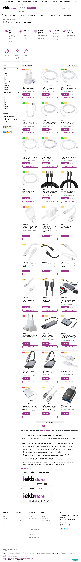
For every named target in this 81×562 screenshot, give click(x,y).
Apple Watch (22, 15)
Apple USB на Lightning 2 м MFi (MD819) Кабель (68, 89)
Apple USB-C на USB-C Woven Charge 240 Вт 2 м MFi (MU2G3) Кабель (49, 124)
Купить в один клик (30, 97)
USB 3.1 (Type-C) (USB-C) (11, 119)
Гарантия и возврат (33, 521)
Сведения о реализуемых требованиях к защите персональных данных (18, 558)
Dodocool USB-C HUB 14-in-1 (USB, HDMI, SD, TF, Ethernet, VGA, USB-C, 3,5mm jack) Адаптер (68, 300)
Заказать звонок (66, 1)
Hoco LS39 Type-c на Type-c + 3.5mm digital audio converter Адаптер (29, 373)
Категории (5, 113)
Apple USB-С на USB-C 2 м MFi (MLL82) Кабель (29, 192)
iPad (60, 15)
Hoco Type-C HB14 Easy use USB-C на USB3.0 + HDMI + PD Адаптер (29, 408)
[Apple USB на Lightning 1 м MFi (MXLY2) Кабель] (50, 76)
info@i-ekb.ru (63, 517)
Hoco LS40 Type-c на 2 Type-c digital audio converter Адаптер (49, 372)
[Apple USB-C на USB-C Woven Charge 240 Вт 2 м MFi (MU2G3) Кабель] (50, 110)
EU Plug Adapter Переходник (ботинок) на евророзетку (29, 336)
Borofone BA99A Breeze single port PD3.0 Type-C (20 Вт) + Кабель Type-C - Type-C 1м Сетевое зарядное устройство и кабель (49, 229)
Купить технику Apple (8, 521)
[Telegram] (68, 529)
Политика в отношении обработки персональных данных (34, 529)
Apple (6, 97)
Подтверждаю (75, 560)
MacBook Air (41, 15)
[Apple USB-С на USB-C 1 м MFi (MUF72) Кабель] (69, 145)
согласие (39, 561)
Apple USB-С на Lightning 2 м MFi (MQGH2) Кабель (49, 158)
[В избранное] (32, 94)
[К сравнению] (34, 94)
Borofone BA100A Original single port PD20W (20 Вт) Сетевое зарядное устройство (30, 227)
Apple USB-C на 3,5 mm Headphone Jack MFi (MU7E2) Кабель (29, 124)
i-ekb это (5, 512)
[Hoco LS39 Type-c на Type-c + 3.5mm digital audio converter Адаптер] (30, 359)
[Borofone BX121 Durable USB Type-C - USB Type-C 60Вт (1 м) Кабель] (69, 252)
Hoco (6, 106)
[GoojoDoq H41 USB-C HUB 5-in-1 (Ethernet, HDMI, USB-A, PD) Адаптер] (50, 323)
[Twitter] (65, 529)
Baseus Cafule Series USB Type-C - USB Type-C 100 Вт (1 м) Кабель (49, 192)
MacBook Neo (32, 15)
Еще (46, 1)
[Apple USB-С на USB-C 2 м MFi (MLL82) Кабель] (30, 179)
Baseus (7, 99)
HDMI (6, 89)
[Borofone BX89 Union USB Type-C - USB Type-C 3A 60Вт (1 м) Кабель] (30, 287)
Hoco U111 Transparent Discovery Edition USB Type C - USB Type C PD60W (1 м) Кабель (49, 408)
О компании (19, 514)
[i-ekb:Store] (9, 7)
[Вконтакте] (61, 529)
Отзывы (17, 516)
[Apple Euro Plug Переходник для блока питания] (30, 76)
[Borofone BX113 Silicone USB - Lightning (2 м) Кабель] (50, 252)
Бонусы (41, 1)
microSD (7, 85)
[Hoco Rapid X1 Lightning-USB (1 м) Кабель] (69, 359)
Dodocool (7, 102)
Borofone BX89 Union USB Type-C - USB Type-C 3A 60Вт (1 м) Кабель (30, 300)
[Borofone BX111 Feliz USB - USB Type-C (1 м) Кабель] (69, 214)
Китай (6, 108)
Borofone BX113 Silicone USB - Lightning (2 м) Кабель (49, 264)
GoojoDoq (7, 104)
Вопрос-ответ (44, 518)
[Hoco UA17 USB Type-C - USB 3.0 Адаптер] (69, 394)
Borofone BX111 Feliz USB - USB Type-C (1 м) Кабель (68, 227)
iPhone (5, 15)
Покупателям (32, 512)
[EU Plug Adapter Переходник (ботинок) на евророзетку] (30, 323)
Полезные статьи (45, 520)
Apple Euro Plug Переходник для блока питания (29, 89)
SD (6, 83)
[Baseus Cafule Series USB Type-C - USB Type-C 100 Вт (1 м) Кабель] (50, 179)
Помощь (43, 512)
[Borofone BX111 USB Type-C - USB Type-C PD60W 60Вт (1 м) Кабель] (30, 252)
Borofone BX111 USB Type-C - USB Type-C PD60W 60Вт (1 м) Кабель (29, 265)
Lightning (7, 78)
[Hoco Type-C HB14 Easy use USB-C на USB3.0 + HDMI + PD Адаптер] (30, 394)
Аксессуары (68, 15)
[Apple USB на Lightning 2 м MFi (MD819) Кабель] (69, 76)
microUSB (7, 81)
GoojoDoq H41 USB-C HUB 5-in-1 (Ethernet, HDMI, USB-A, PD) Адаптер (49, 336)
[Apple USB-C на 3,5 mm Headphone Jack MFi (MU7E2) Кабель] (30, 110)
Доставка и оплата (27, 1)
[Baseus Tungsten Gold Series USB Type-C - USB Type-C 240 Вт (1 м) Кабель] (69, 179)
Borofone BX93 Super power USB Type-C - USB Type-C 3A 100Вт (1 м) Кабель (49, 300)
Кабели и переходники (45, 430)
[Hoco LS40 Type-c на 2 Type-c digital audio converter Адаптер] (50, 359)
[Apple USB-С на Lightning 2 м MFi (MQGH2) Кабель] (50, 145)
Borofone (7, 100)
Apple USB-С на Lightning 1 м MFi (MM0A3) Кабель (29, 158)
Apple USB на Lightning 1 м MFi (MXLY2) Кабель (49, 89)
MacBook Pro (52, 15)
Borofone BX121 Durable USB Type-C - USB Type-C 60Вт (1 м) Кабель (68, 265)
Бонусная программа (34, 523)
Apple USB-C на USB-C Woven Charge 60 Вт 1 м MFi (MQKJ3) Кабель (68, 124)
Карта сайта (19, 520)
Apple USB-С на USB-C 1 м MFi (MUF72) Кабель (68, 158)
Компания (18, 512)
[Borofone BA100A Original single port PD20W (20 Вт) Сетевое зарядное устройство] (30, 214)
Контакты (20, 1)
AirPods (13, 15)
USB (6, 79)
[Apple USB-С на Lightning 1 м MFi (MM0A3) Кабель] (30, 145)
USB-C (6, 87)
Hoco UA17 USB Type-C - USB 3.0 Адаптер (68, 407)
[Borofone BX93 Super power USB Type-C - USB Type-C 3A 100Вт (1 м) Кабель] (50, 287)
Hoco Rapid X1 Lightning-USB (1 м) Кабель (68, 372)
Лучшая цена (36, 1)
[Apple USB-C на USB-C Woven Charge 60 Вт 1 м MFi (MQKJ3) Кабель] (69, 110)
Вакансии (18, 518)
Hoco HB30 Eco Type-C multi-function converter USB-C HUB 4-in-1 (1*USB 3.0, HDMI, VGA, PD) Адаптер (68, 337)
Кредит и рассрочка (34, 526)
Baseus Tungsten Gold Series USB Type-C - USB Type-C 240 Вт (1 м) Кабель (68, 192)
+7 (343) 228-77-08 (57, 1)
